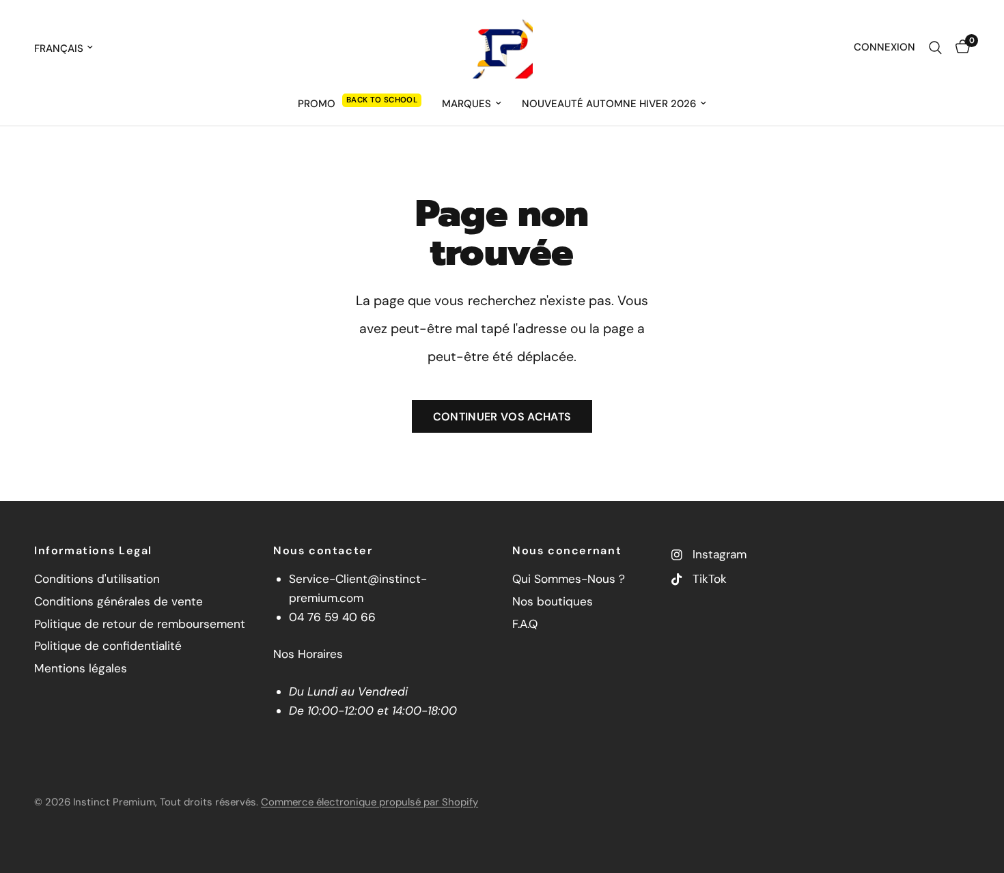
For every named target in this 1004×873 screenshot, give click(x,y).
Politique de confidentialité (108, 645)
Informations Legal (93, 550)
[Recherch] (935, 48)
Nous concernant (567, 550)
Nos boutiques (552, 601)
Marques (466, 104)
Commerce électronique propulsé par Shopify (369, 802)
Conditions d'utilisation (97, 578)
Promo (316, 104)
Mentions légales (80, 668)
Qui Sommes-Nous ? (568, 578)
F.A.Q (525, 623)
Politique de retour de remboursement (139, 623)
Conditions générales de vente (118, 601)
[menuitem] (360, 104)
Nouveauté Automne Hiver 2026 (609, 104)
